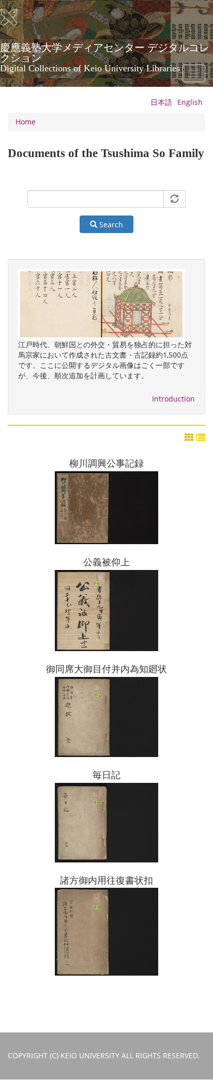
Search (110, 224)
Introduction (173, 399)
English (190, 102)
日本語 (161, 102)
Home (26, 122)
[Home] (15, 17)
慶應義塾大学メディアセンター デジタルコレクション (104, 51)
